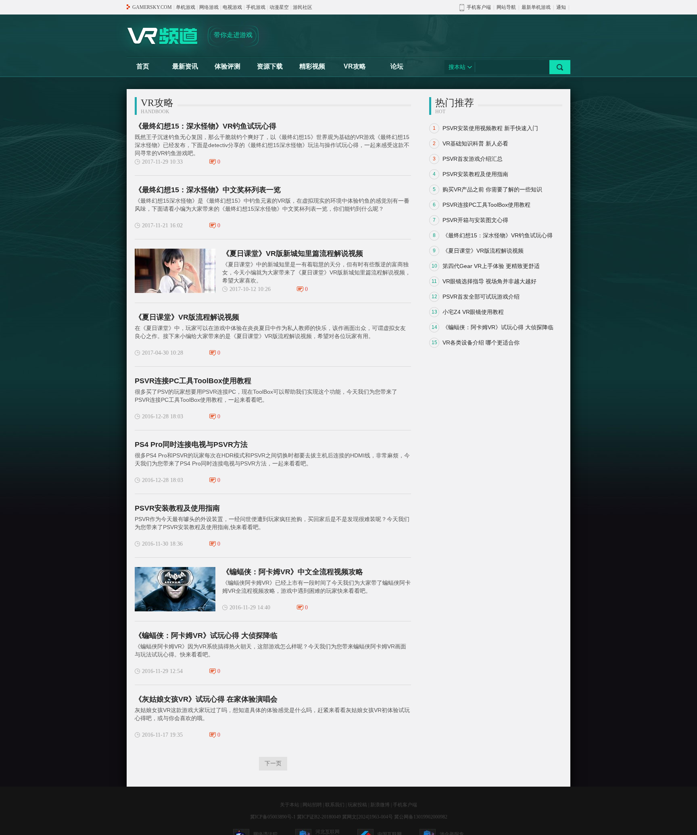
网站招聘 (312, 805)
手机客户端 (405, 805)
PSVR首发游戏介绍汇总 (472, 159)
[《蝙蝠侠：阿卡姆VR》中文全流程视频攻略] (175, 589)
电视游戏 (232, 7)
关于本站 (289, 805)
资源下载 (270, 66)
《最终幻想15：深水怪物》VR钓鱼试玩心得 (205, 126)
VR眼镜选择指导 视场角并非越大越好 (489, 281)
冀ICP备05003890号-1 (273, 817)
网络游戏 (209, 7)
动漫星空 (279, 7)
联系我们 (334, 805)
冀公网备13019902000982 (420, 817)
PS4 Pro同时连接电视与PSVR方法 (191, 444)
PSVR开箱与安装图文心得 (475, 220)
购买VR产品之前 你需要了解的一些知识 (492, 189)
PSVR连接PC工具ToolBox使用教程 (193, 381)
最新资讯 (185, 66)
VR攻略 (355, 66)
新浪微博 (380, 805)
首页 (142, 66)
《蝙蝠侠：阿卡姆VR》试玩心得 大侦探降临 (206, 635)
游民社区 (302, 7)
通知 (561, 7)
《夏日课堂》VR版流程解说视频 (187, 317)
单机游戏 (185, 7)
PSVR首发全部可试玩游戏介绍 (481, 296)
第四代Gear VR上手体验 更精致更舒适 (491, 266)
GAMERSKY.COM (152, 7)
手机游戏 (255, 7)
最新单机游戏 (536, 7)
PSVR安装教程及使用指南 (177, 508)
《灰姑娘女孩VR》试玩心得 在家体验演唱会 (206, 699)
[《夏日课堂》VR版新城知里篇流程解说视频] (175, 271)
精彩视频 (312, 66)
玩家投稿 (357, 805)
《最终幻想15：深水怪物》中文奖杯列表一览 (208, 190)
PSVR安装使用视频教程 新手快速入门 (490, 128)
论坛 (396, 66)
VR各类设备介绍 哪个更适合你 (481, 342)
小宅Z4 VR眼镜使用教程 (473, 312)
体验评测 (227, 66)
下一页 (273, 763)
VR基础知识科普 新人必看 (475, 143)
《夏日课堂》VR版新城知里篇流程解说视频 (292, 253)
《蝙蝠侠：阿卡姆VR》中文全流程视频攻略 (292, 572)
